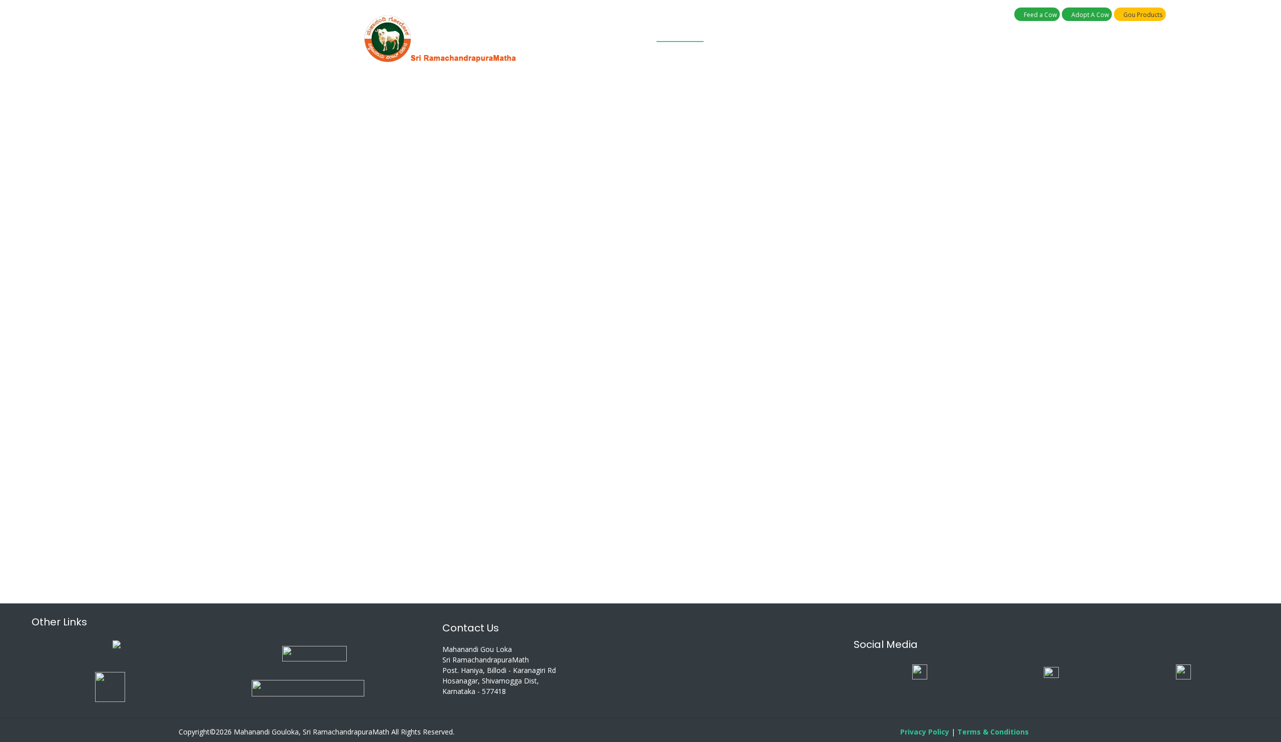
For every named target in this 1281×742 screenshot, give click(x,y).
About (636, 32)
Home (601, 32)
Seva (770, 32)
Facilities (809, 32)
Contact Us (861, 32)
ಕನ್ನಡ (907, 32)
